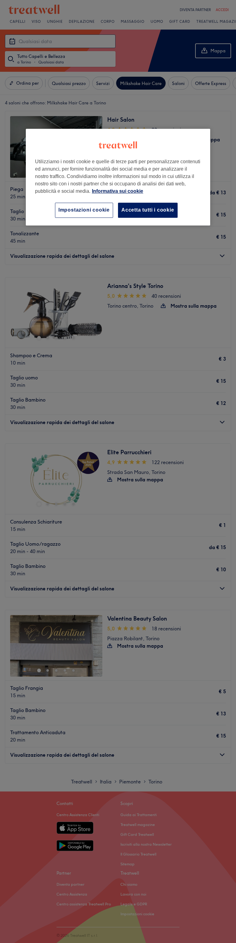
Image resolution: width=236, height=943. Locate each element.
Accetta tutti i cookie (147, 210)
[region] (118, 177)
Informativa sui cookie (117, 191)
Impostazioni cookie (84, 210)
